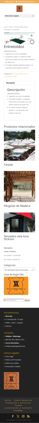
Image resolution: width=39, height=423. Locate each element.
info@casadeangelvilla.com (15, 346)
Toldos (11, 27)
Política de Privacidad (13, 360)
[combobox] (19, 269)
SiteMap (18, 410)
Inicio (5, 27)
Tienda (18, 405)
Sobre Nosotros (23, 400)
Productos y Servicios (18, 403)
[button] (32, 36)
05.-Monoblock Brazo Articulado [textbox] (19, 270)
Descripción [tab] (10, 83)
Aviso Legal (9, 356)
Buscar (27, 300)
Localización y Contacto (18, 408)
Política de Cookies (12, 363)
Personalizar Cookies (12, 366)
